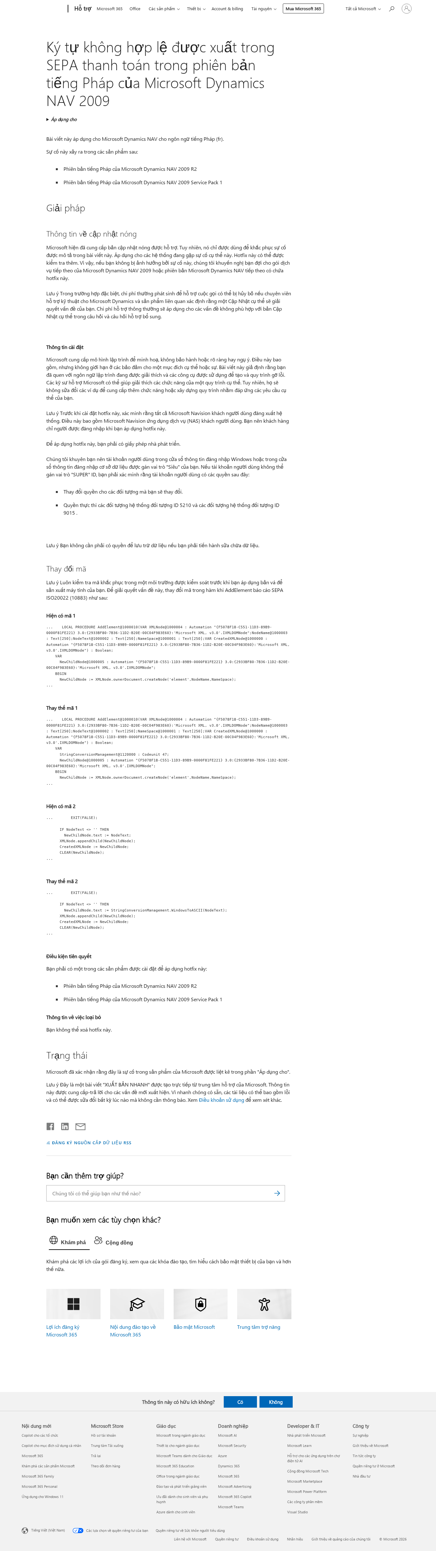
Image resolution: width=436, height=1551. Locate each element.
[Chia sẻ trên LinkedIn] (62, 1125)
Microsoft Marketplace (304, 1481)
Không (276, 1402)
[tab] (69, 1241)
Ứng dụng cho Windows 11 (43, 1496)
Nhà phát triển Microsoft (306, 1435)
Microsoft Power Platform (307, 1491)
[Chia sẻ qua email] (78, 1125)
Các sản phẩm (162, 8)
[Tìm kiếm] (277, 1193)
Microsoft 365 (110, 8)
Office (135, 8)
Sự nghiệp (360, 1435)
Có (240, 1402)
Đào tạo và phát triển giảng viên (181, 1486)
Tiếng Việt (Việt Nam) (48, 1530)
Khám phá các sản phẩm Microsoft (48, 1466)
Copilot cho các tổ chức (40, 1435)
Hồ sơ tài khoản (103, 1435)
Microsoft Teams (231, 1506)
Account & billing (227, 8)
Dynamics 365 (229, 1466)
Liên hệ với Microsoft (190, 1539)
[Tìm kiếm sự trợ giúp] (391, 8)
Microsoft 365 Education (175, 1466)
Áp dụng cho (64, 119)
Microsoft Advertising (234, 1486)
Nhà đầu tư (361, 1476)
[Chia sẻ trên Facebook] (50, 1125)
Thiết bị (194, 8)
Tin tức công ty (364, 1455)
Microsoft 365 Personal (39, 1486)
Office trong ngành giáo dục (177, 1476)
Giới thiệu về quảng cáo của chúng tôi (341, 1539)
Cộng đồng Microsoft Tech (307, 1471)
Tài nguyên (262, 8)
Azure (222, 1455)
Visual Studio (297, 1511)
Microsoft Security (232, 1445)
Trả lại (96, 1455)
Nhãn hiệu (295, 1539)
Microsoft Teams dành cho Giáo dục (184, 1455)
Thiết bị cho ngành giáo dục (177, 1445)
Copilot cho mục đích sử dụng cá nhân (51, 1445)
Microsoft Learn (299, 1445)
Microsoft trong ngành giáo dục (180, 1435)
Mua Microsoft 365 (303, 8)
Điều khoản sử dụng (221, 1099)
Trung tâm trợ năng (258, 1326)
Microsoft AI (227, 1435)
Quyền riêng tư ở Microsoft (374, 1466)
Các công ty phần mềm (304, 1501)
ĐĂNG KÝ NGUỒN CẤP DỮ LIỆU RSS (91, 1142)
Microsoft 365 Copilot (235, 1496)
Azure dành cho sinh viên (175, 1511)
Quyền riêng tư (226, 1539)
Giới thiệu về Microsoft (370, 1445)
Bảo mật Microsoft (194, 1326)
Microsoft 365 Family (38, 1476)
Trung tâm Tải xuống (107, 1445)
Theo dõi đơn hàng (105, 1466)
